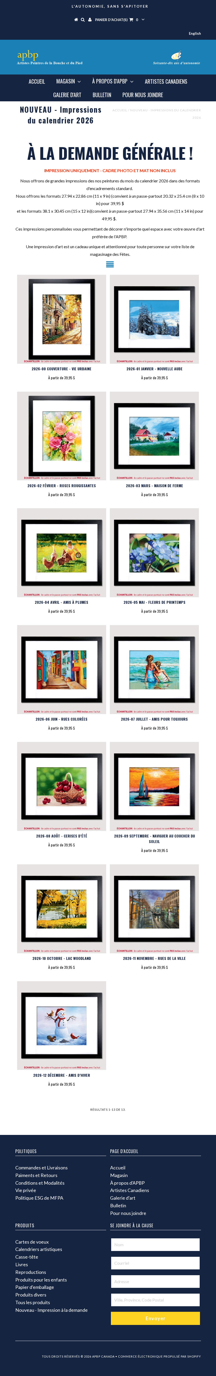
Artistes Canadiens (166, 81)
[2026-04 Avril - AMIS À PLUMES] (61, 552)
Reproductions (30, 1272)
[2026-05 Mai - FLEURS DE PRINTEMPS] (154, 552)
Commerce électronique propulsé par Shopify (159, 1356)
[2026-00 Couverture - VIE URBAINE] (61, 319)
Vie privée (25, 1190)
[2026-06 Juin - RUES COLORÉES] (61, 669)
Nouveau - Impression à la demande (51, 1310)
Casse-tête (26, 1257)
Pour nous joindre (142, 95)
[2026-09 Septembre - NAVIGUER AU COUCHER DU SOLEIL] (154, 786)
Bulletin (102, 95)
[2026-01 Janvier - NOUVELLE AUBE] (154, 319)
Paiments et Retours (36, 1175)
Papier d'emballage (34, 1287)
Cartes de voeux (32, 1242)
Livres (21, 1264)
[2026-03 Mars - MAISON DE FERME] (154, 436)
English (195, 33)
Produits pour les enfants (41, 1280)
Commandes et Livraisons (41, 1167)
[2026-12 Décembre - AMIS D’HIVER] (61, 1025)
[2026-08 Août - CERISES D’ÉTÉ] (61, 786)
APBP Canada (103, 1356)
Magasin (65, 81)
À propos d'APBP (109, 81)
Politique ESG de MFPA (39, 1198)
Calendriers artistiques (38, 1249)
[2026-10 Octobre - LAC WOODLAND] (61, 908)
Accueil (37, 81)
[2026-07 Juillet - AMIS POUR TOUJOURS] (154, 669)
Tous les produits (32, 1302)
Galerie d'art (67, 95)
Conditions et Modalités (40, 1183)
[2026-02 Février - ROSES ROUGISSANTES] (61, 436)
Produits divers (30, 1295)
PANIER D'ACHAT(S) (116, 20)
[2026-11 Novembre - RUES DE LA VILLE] (154, 908)
